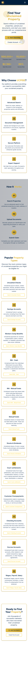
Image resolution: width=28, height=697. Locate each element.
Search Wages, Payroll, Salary (14, 587)
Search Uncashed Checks (14, 295)
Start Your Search (15, 630)
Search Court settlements (14, 482)
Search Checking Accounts (14, 533)
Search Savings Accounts (14, 319)
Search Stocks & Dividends (14, 453)
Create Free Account (14, 635)
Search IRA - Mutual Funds (14, 402)
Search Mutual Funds (14, 429)
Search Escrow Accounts (14, 561)
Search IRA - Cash (14, 374)
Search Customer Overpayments (14, 506)
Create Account (13, 42)
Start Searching (15, 37)
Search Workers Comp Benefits (14, 346)
